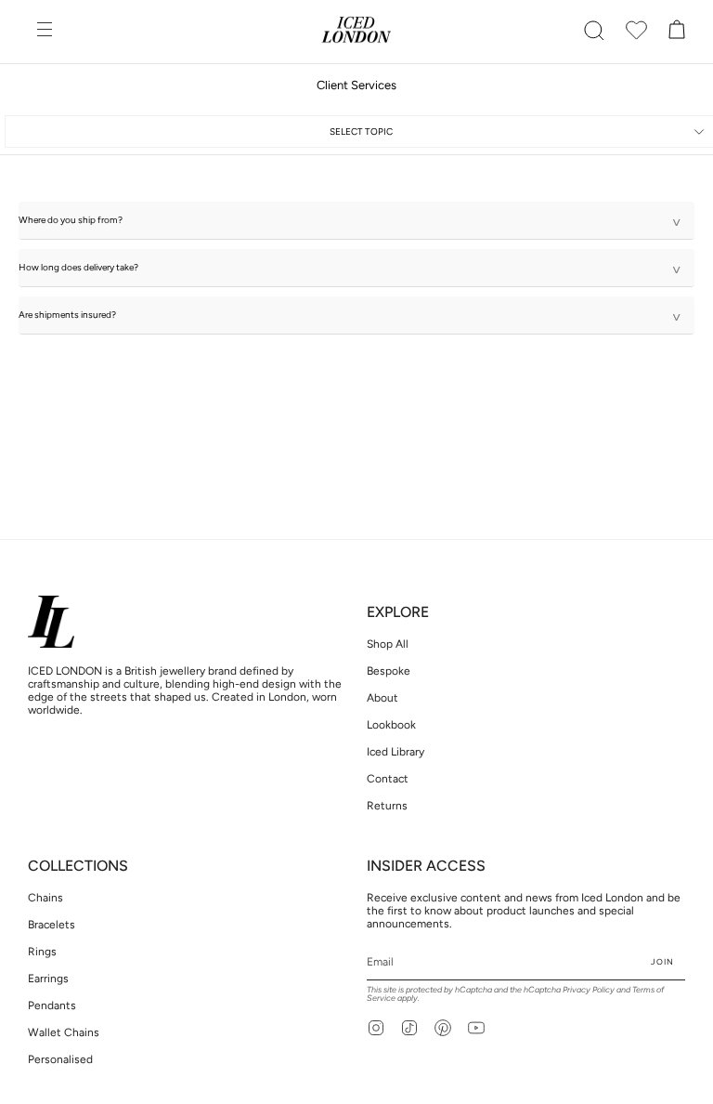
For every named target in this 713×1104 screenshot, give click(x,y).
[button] (594, 30)
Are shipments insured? (350, 317)
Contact (387, 778)
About (382, 697)
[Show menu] (46, 30)
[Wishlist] (637, 30)
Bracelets (51, 924)
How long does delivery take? (350, 270)
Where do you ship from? (350, 222)
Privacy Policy (589, 989)
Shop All (387, 644)
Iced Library (395, 751)
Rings (42, 951)
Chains (45, 897)
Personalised (60, 1059)
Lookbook (391, 724)
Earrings (48, 978)
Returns (387, 805)
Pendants (52, 1005)
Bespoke (388, 670)
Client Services (356, 85)
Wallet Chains (63, 1032)
